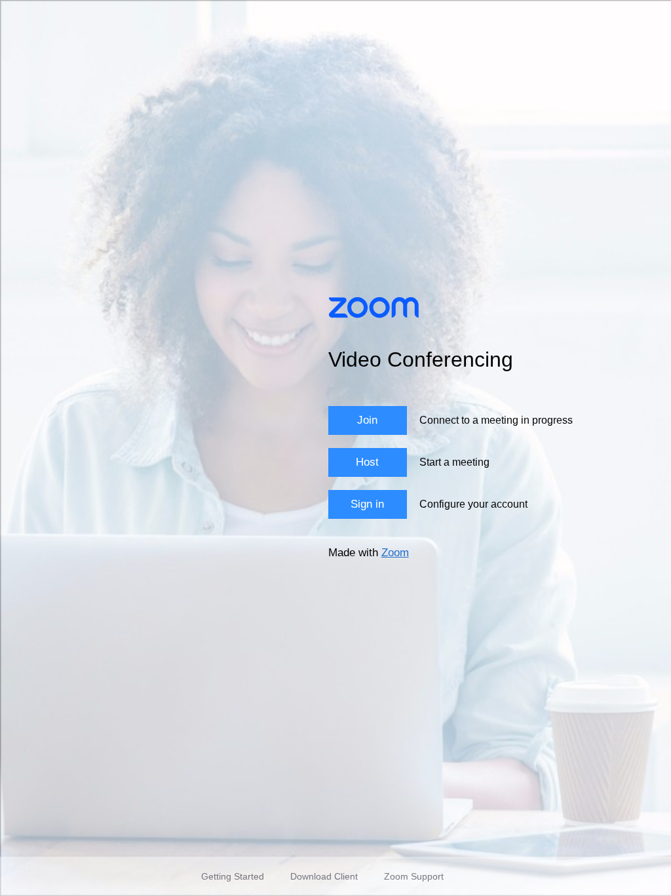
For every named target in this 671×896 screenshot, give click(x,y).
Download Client (324, 876)
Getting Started (232, 876)
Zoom (395, 552)
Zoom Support (414, 876)
